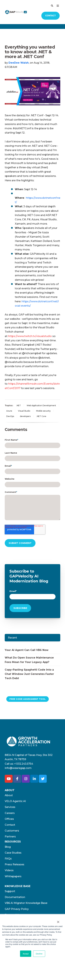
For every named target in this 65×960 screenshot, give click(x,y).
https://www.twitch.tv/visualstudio (30, 336)
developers (25, 416)
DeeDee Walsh (19, 62)
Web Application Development (41, 405)
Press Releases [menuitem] (14, 864)
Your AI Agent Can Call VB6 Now (26, 650)
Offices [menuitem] (9, 818)
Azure (9, 411)
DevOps (10, 416)
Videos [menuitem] (9, 870)
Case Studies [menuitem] (13, 852)
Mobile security (43, 411)
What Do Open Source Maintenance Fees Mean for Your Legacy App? (29, 659)
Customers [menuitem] (12, 830)
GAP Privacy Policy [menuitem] (17, 909)
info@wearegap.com (18, 768)
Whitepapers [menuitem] (13, 876)
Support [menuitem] (10, 891)
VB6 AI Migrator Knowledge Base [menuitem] (26, 902)
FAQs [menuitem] (8, 858)
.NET (18, 405)
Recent (12, 637)
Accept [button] (26, 953)
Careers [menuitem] (10, 813)
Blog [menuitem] (8, 846)
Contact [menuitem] (10, 824)
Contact (50, 15)
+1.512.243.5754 (23, 763)
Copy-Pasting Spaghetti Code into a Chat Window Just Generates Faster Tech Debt (29, 674)
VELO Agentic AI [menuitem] (15, 801)
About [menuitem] (9, 795)
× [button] (58, 921)
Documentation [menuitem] (15, 897)
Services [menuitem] (10, 807)
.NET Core (41, 416)
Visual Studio (24, 411)
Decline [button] (39, 953)
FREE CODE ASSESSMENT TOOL (27, 699)
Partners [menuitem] (10, 836)
